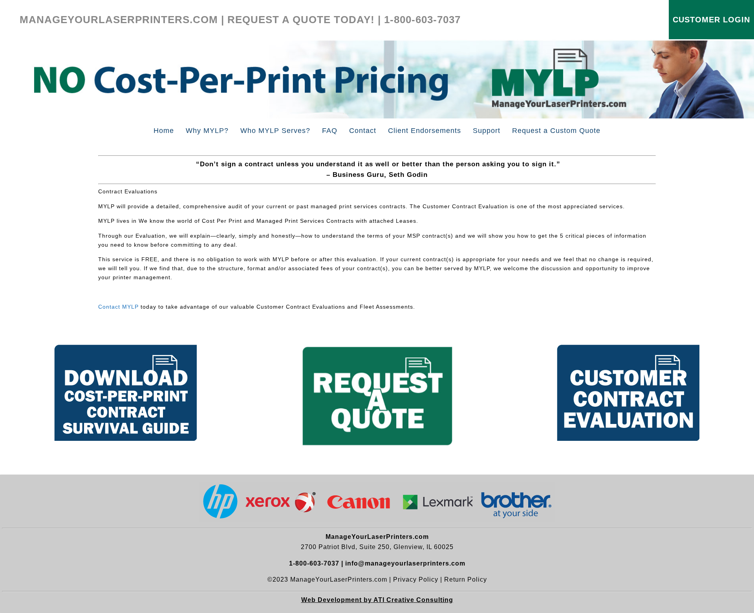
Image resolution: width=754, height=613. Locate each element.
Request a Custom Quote (556, 131)
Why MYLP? (207, 131)
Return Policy (465, 579)
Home (164, 131)
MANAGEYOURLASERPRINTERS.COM (119, 19)
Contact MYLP (118, 307)
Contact (362, 131)
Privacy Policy (415, 579)
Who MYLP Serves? (275, 131)
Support (486, 131)
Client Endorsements (424, 131)
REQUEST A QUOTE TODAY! (301, 19)
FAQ (329, 131)
